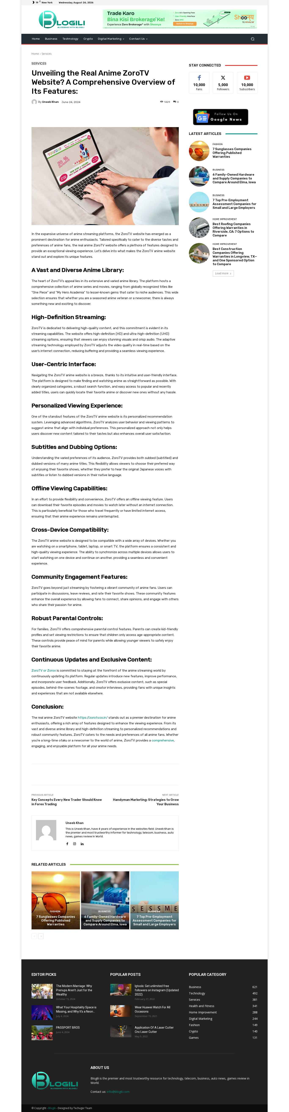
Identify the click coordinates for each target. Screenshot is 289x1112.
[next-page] (41, 936)
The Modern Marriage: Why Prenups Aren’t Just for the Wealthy (74, 990)
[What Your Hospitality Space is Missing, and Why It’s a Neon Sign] (42, 1012)
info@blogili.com (118, 1092)
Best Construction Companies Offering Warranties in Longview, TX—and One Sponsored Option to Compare (235, 256)
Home (35, 54)
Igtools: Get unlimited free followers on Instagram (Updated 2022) (157, 990)
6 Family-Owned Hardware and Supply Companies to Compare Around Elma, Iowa (105, 920)
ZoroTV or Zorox (44, 670)
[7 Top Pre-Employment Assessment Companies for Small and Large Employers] (154, 900)
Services (46, 54)
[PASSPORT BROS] (42, 1032)
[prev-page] (34, 936)
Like (199, 75)
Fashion (55, 911)
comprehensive (163, 740)
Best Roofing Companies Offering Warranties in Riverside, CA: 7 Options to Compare (233, 229)
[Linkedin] (82, 843)
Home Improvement (225, 219)
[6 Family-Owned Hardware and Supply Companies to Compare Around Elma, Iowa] (105, 900)
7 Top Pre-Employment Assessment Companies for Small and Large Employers (154, 920)
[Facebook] (67, 843)
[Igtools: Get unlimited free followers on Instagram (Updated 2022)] (120, 990)
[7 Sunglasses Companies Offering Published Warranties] (56, 900)
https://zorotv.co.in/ (93, 718)
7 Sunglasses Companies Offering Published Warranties (55, 920)
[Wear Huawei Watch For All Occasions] (120, 1011)
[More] (138, 116)
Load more (221, 273)
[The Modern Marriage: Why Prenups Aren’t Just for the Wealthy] (42, 991)
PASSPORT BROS (68, 1027)
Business (104, 911)
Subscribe (247, 75)
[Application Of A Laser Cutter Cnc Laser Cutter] (120, 1031)
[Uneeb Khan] (35, 102)
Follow (223, 75)
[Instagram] (74, 843)
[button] (252, 39)
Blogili (52, 1108)
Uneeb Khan (50, 101)
